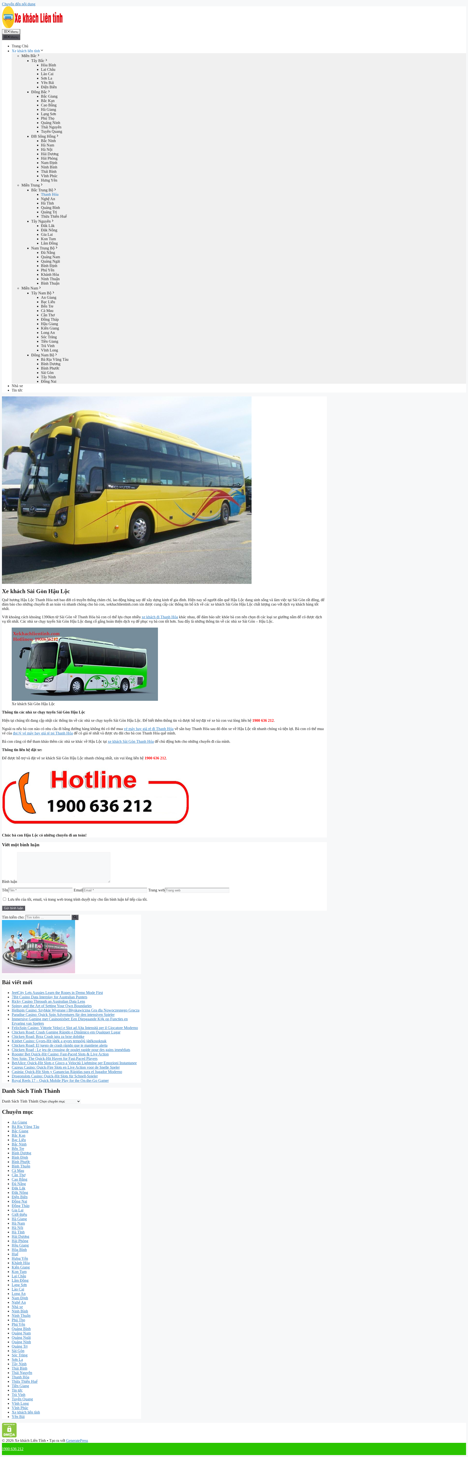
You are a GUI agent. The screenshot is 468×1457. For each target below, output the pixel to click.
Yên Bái (47, 83)
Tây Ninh (48, 377)
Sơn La (46, 78)
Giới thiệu (19, 1214)
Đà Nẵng (48, 252)
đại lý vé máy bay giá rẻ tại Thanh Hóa (43, 733)
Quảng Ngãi (50, 261)
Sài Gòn (47, 373)
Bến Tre (47, 306)
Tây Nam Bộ (41, 293)
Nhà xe (17, 386)
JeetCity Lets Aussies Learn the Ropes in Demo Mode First (57, 993)
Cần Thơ (48, 315)
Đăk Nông (49, 230)
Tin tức (17, 390)
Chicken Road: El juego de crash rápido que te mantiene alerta (59, 1045)
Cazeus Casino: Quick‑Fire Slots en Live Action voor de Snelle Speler (66, 1067)
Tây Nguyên (41, 221)
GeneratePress (77, 1440)
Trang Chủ (20, 46)
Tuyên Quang (51, 131)
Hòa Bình (48, 65)
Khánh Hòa (50, 274)
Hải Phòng (49, 158)
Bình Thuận (50, 283)
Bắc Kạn (48, 101)
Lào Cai (47, 74)
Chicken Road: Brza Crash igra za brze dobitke (48, 1036)
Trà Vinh (48, 346)
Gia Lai (47, 234)
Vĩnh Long (49, 350)
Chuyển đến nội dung (18, 4)
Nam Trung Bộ (43, 248)
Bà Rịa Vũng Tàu (54, 359)
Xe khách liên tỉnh (26, 51)
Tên (5, 890)
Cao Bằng (49, 105)
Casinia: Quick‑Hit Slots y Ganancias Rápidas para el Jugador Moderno (67, 1072)
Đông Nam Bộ (42, 355)
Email (78, 890)
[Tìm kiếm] (74, 917)
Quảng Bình (50, 208)
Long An (48, 333)
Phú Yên (47, 270)
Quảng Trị (49, 212)
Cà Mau (47, 311)
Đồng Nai (48, 381)
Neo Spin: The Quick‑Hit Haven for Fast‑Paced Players (55, 1058)
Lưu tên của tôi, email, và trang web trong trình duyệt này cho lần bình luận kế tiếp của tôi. (77, 899)
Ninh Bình (49, 167)
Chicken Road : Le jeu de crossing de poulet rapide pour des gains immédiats (71, 1050)
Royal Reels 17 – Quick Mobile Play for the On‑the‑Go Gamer (60, 1080)
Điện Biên (49, 87)
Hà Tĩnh (47, 203)
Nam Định (49, 163)
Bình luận (9, 881)
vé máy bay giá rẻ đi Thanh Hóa (149, 729)
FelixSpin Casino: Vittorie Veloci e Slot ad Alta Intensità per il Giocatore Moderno (75, 1028)
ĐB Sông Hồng (43, 136)
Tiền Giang (49, 341)
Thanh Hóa (49, 194)
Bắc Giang (49, 96)
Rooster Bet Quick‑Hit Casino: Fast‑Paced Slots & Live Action (60, 1054)
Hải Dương (49, 154)
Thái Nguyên (51, 127)
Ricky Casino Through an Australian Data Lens (48, 1001)
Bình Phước (50, 368)
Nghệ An (48, 199)
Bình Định (49, 266)
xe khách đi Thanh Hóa (160, 617)
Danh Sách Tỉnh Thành (20, 1101)
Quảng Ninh (50, 123)
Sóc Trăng (49, 337)
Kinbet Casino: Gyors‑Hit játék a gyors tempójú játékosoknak (59, 1041)
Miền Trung (30, 185)
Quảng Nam (50, 257)
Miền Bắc (29, 56)
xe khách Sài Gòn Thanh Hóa (131, 741)
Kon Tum (48, 239)
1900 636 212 (12, 1449)
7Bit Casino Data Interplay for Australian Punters (49, 997)
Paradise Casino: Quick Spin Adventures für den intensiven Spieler (63, 1015)
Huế (15, 1254)
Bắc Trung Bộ (42, 190)
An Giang (48, 297)
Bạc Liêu (48, 302)
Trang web (156, 890)
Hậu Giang (49, 324)
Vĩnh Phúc (49, 176)
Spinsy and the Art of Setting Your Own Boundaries (52, 1006)
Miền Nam (29, 288)
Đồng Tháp (50, 319)
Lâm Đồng (49, 243)
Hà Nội (46, 149)
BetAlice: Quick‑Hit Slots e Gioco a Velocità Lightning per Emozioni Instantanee (74, 1063)
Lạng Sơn (48, 114)
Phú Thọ (47, 118)
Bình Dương (50, 364)
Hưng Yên (49, 180)
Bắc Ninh (48, 141)
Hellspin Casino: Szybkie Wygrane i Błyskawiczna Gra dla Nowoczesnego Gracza (75, 1010)
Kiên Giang (50, 328)
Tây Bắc (37, 61)
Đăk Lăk (48, 226)
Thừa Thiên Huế (54, 216)
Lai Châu (48, 69)
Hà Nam (47, 145)
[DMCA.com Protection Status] (9, 1436)
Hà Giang (48, 109)
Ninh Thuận (50, 279)
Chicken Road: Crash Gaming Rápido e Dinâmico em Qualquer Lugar (66, 1032)
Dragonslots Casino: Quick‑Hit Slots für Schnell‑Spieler (55, 1076)
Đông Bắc (39, 92)
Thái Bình (49, 171)
